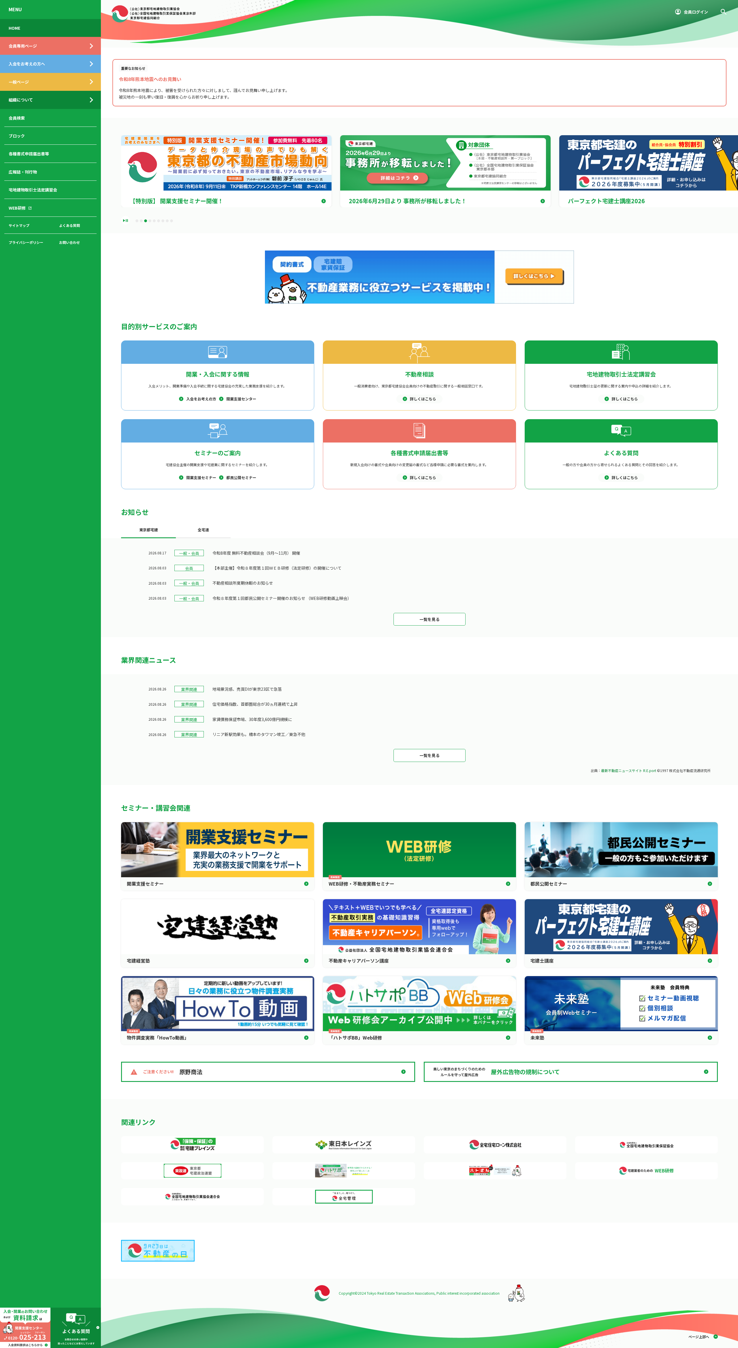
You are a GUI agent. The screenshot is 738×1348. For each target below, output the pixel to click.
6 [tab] (158, 220)
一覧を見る (429, 619)
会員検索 (17, 118)
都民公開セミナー (241, 477)
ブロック (17, 136)
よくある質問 (69, 225)
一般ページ (19, 82)
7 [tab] (162, 220)
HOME (14, 28)
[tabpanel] (230, 171)
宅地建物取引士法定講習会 (33, 190)
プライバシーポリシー (26, 242)
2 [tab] (141, 220)
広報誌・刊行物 (23, 172)
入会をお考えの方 (201, 399)
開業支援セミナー (201, 477)
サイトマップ (19, 225)
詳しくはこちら (423, 399)
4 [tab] (149, 220)
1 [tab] (136, 220)
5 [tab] (154, 220)
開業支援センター (241, 399)
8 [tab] (167, 220)
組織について (21, 100)
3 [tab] (145, 220)
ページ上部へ (698, 1336)
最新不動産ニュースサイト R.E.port (628, 770)
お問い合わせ (69, 242)
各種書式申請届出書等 (29, 154)
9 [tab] (171, 220)
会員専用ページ (23, 46)
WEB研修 (17, 208)
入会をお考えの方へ (27, 64)
